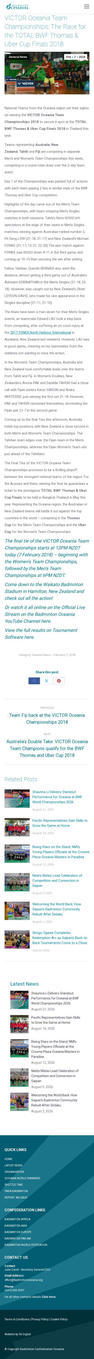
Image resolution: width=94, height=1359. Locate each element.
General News (18, 57)
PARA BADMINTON (16, 1191)
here (45, 621)
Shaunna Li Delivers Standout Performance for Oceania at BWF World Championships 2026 (57, 797)
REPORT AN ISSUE (16, 1197)
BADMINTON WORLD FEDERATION (26, 1245)
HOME (8, 1159)
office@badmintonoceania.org (24, 1280)
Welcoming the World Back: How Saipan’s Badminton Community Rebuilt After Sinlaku (56, 909)
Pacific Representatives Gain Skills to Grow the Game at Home (60, 823)
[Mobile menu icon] (86, 6)
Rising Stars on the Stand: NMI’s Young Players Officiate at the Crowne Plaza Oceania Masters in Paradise (60, 852)
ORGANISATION (14, 1171)
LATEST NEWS (13, 1165)
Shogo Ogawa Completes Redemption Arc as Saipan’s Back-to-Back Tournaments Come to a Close (60, 938)
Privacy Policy (40, 1319)
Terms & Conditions (17, 1319)
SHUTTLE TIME (14, 1184)
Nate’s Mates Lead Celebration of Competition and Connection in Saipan (57, 880)
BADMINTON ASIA (16, 1225)
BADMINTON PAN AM (18, 1238)
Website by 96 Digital (18, 1334)
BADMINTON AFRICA (17, 1219)
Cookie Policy (59, 1319)
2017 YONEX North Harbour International (40, 332)
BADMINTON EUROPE (18, 1232)
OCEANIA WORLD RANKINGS (22, 1178)
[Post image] (17, 798)
